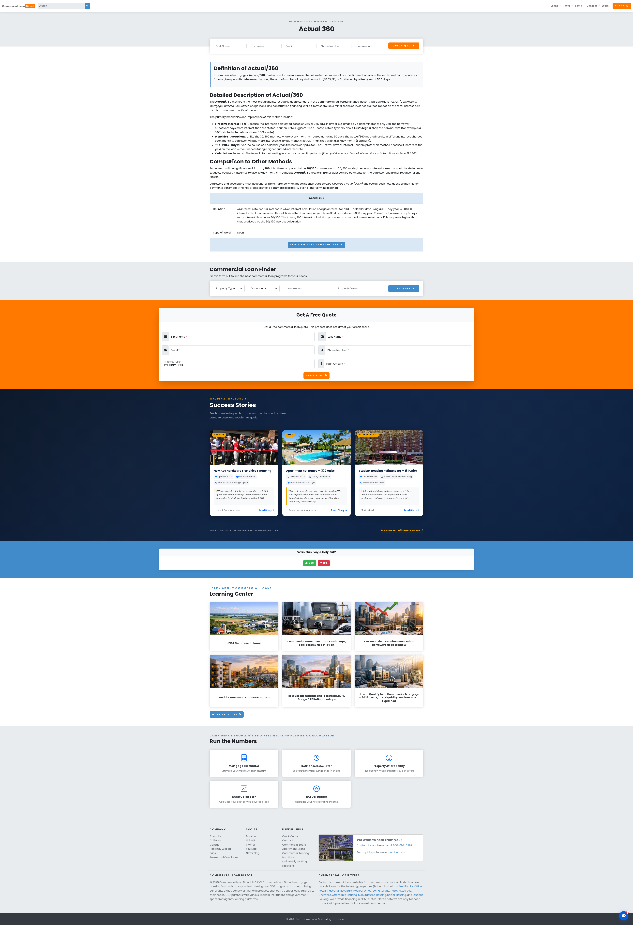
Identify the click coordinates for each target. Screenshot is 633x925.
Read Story (265, 510)
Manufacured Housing (372, 895)
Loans (554, 5)
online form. (398, 852)
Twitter (250, 845)
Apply (620, 5)
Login (605, 5)
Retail (322, 891)
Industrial (333, 891)
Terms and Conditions (224, 857)
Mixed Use (405, 891)
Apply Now (314, 375)
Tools (578, 5)
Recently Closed (220, 849)
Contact (592, 5)
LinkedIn (251, 840)
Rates (566, 5)
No (325, 563)
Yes (311, 563)
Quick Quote (404, 45)
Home (292, 21)
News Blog (252, 853)
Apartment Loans (293, 849)
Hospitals (346, 891)
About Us (215, 836)
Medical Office (362, 891)
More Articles (225, 714)
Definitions (306, 21)
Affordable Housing (344, 895)
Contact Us (364, 845)
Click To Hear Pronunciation (316, 244)
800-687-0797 (402, 845)
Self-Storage (381, 891)
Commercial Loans (294, 845)
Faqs (213, 853)
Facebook (252, 836)
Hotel (394, 891)
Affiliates (215, 840)
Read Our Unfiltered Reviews (402, 530)
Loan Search (404, 288)
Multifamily (406, 886)
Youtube (251, 849)
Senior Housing (396, 895)
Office (418, 886)
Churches (324, 895)
